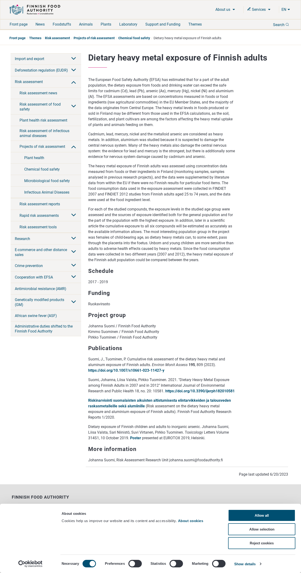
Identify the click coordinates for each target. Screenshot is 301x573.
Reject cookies (262, 543)
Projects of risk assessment (94, 38)
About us (223, 9)
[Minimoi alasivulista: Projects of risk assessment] (73, 146)
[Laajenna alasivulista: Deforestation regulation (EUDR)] (73, 70)
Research (22, 239)
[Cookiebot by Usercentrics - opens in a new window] (30, 563)
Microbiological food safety (47, 181)
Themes (195, 24)
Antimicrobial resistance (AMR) (40, 288)
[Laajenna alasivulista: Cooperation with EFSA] (73, 277)
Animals (86, 24)
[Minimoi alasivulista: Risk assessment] (73, 81)
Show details (245, 564)
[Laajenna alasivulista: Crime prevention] (73, 265)
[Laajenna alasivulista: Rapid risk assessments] (73, 215)
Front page (19, 24)
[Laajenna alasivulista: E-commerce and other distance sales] (73, 252)
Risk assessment (57, 38)
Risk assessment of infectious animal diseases (44, 133)
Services (259, 9)
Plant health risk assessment (43, 120)
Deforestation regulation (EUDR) (41, 70)
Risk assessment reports (40, 204)
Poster (135, 438)
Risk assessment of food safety (40, 106)
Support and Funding (162, 24)
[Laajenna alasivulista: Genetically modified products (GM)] (73, 302)
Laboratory (128, 24)
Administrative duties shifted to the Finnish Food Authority (44, 328)
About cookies (191, 521)
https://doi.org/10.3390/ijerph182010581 (200, 391)
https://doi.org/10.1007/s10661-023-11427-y (126, 370)
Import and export (29, 59)
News (40, 24)
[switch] (135, 563)
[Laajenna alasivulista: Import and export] (73, 58)
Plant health (34, 158)
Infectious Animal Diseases (46, 192)
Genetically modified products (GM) (39, 302)
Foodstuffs (62, 24)
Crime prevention (29, 266)
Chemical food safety (134, 38)
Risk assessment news (38, 93)
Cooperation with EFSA (34, 277)
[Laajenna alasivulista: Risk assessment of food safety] (73, 106)
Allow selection (261, 529)
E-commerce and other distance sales (41, 252)
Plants (106, 24)
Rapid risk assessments (39, 215)
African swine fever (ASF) (36, 315)
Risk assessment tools (38, 227)
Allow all (262, 515)
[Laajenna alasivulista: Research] (73, 238)
